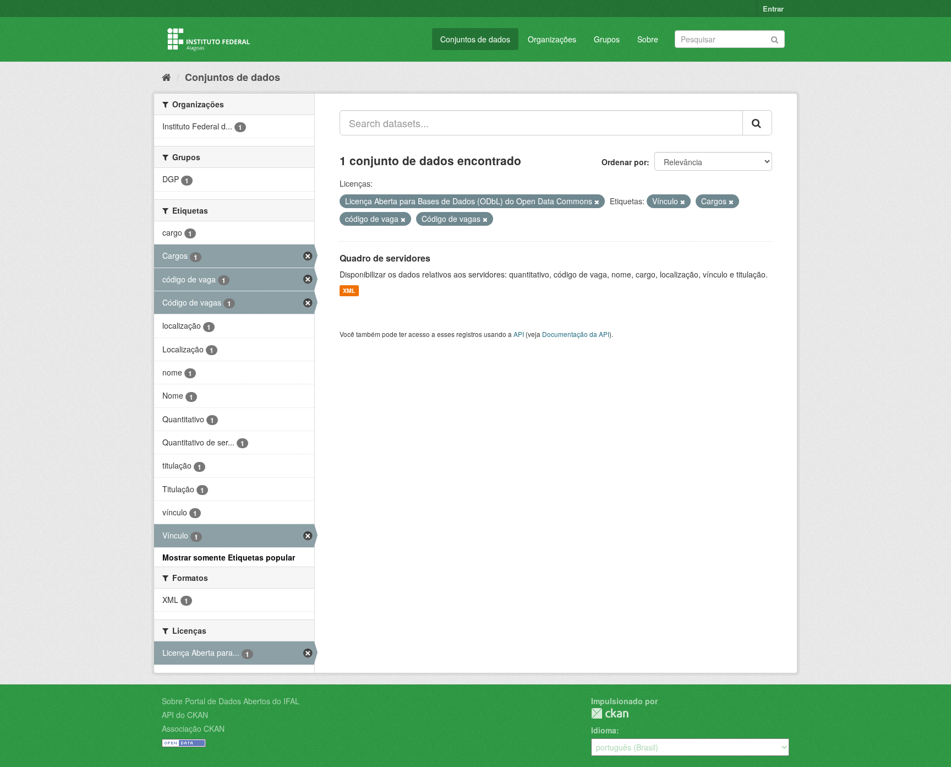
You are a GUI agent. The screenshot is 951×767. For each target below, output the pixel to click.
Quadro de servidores (385, 258)
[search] (757, 122)
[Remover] (596, 201)
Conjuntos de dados (475, 39)
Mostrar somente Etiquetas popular (228, 557)
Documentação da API (575, 334)
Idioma (603, 730)
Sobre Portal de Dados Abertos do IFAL (230, 700)
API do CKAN (185, 714)
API (518, 334)
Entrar (773, 8)
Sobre (647, 39)
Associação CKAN (193, 728)
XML (349, 290)
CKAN (609, 713)
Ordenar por (624, 161)
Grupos (607, 39)
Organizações (552, 39)
